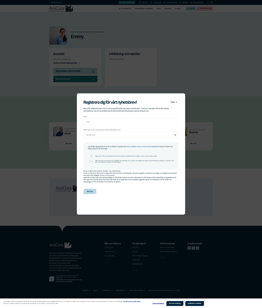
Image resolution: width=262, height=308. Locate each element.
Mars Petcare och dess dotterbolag (144, 146)
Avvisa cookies (175, 303)
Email (85, 117)
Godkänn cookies (194, 303)
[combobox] (131, 135)
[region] (131, 303)
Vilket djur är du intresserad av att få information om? (101, 130)
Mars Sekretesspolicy (108, 175)
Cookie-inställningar (158, 303)
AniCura (128, 146)
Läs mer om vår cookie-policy (131, 301)
